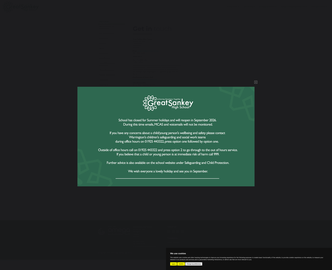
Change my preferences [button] (194, 264)
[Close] (255, 82)
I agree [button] (174, 264)
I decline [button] (181, 264)
